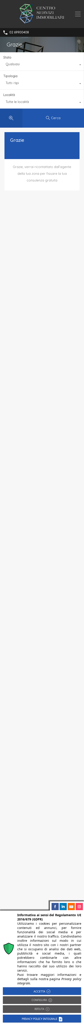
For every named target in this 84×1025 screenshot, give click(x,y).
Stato (7, 57)
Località (9, 95)
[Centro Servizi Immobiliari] (42, 22)
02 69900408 (19, 32)
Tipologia (10, 76)
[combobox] (42, 65)
